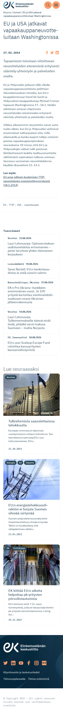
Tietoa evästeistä (38, 678)
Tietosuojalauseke (14, 678)
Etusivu (7, 12)
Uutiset (17, 12)
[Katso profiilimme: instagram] (36, 663)
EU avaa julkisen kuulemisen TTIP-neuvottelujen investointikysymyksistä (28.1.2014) (26, 181)
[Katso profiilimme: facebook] (29, 663)
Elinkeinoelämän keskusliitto (18, 5)
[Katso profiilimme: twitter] (5, 663)
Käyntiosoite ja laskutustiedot (21, 672)
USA (19, 204)
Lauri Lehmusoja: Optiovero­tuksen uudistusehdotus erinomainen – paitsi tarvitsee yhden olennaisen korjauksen (31, 249)
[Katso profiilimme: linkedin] (13, 663)
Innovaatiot (19, 337)
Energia (11, 462)
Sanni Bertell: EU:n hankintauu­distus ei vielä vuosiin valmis (29, 271)
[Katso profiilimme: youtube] (21, 663)
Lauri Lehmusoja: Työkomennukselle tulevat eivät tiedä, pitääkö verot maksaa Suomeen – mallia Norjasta (29, 322)
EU (4, 204)
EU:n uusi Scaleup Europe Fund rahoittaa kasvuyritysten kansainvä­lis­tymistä (29, 346)
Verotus (12, 238)
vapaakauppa (31, 204)
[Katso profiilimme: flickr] (44, 663)
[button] (48, 5)
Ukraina (34, 282)
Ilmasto (30, 462)
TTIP (11, 204)
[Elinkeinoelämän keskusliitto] (24, 647)
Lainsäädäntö (16, 263)
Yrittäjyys (19, 548)
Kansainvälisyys (18, 282)
